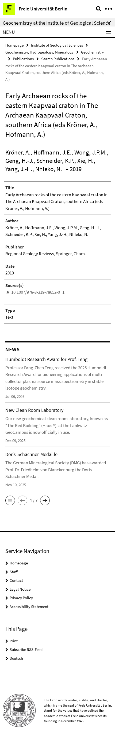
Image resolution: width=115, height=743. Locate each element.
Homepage (14, 45)
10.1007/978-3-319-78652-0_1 (37, 292)
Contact (16, 580)
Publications (23, 58)
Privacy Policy (21, 597)
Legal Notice (20, 589)
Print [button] (14, 640)
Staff (14, 571)
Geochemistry (92, 52)
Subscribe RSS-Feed (26, 649)
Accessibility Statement (29, 606)
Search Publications (57, 58)
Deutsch (16, 658)
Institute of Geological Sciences (57, 45)
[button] (10, 500)
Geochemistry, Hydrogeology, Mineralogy (39, 52)
